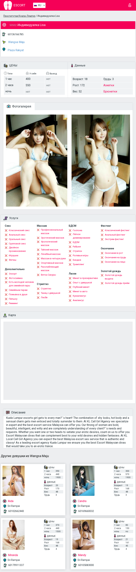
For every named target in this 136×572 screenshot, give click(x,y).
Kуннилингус (79, 296)
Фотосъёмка (15, 278)
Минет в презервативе (85, 278)
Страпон (77, 251)
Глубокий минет (81, 287)
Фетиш (12, 260)
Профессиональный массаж (52, 231)
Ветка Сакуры (48, 274)
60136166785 (15, 34)
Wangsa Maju (16, 42)
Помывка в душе (18, 294)
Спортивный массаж (52, 263)
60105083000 (86, 565)
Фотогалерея (21, 106)
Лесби (44, 297)
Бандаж (77, 260)
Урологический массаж (49, 243)
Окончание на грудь (115, 257)
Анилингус (78, 300)
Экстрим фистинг (114, 239)
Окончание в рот (114, 253)
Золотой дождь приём (117, 283)
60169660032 (86, 511)
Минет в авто (80, 291)
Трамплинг (78, 264)
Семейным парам (18, 290)
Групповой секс (17, 243)
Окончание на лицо (115, 261)
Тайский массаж (49, 249)
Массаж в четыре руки (53, 258)
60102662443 (16, 511)
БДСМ (76, 242)
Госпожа (77, 230)
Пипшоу (13, 299)
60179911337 (16, 565)
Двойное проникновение (17, 249)
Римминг (13, 303)
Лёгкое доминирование (81, 236)
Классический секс (19, 230)
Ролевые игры (80, 255)
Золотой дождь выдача (113, 277)
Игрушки (13, 255)
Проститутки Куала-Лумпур (19, 16)
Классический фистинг (117, 230)
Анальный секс (17, 234)
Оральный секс (17, 239)
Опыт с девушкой (82, 282)
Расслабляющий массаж (50, 268)
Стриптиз (46, 288)
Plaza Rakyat (15, 50)
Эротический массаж (52, 237)
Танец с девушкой (50, 293)
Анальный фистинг (115, 234)
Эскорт (13, 273)
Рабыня (77, 246)
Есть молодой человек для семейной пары (21, 284)
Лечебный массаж (51, 254)
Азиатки (108, 85)
